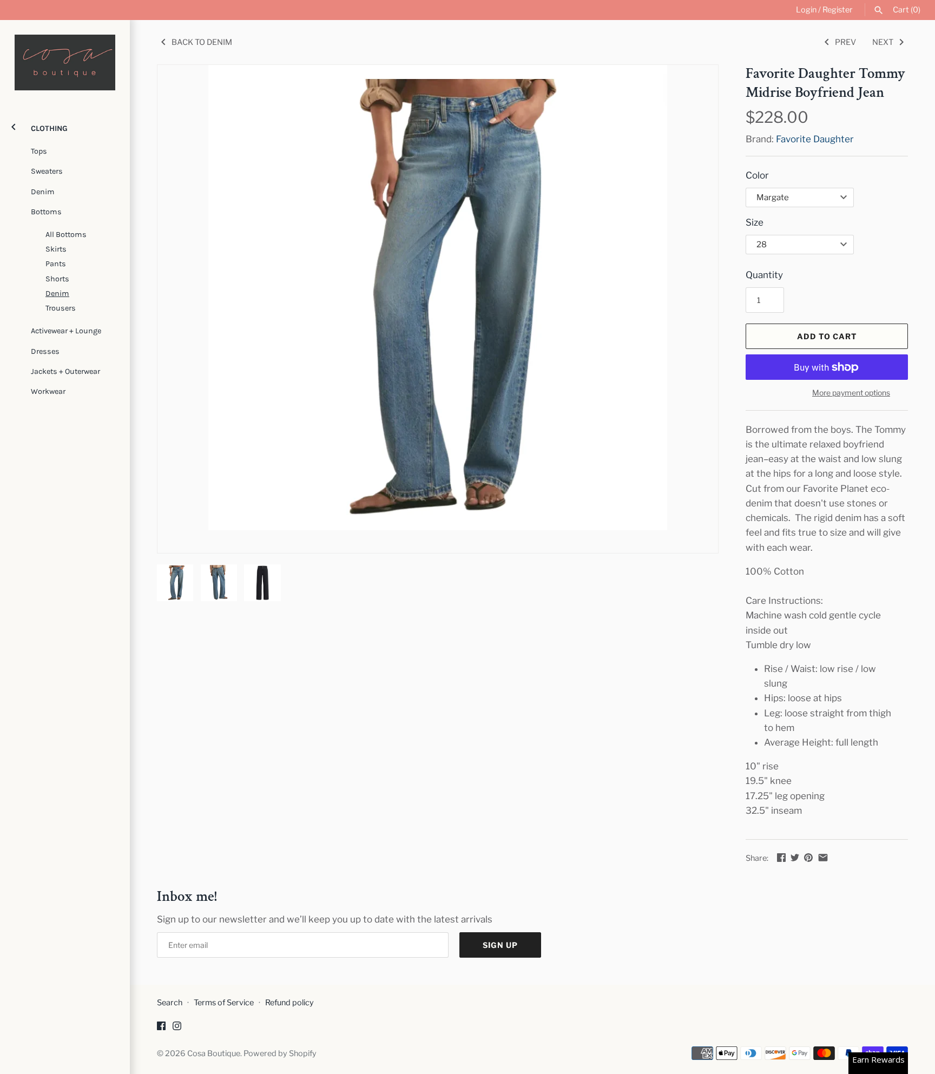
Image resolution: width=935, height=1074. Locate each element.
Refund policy (289, 1002)
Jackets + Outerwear (65, 371)
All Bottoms (66, 234)
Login (806, 10)
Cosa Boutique (213, 1053)
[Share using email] (823, 857)
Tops (39, 151)
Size (754, 222)
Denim (43, 191)
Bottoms (46, 211)
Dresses (45, 351)
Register (837, 10)
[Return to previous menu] (13, 125)
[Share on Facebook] (781, 857)
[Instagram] (177, 1028)
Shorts (57, 279)
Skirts (56, 249)
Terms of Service (224, 1002)
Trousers (60, 308)
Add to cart (827, 336)
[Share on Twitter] (795, 857)
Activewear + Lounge (66, 330)
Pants (55, 263)
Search (169, 1002)
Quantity (764, 274)
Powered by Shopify (280, 1053)
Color (757, 175)
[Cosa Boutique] (65, 62)
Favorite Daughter (815, 139)
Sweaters (47, 171)
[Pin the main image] (808, 857)
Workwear (48, 391)
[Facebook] (161, 1028)
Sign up (500, 945)
